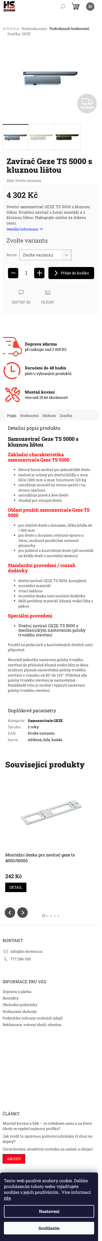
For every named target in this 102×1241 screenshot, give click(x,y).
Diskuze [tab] (49, 415)
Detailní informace (22, 229)
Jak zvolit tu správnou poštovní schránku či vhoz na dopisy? (47, 1139)
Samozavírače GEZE (45, 720)
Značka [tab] (66, 415)
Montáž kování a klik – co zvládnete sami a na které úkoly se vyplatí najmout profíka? (47, 1126)
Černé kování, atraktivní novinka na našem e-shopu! (48, 1148)
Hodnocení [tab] (29, 415)
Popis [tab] (11, 415)
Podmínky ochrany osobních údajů (33, 1017)
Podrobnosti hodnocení (69, 28)
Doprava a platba (17, 991)
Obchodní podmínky (20, 1004)
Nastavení (49, 1211)
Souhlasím (49, 1228)
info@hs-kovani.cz (26, 951)
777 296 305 (20, 958)
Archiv (14, 1158)
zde (7, 1198)
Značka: (19, 33)
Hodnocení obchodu (20, 1011)
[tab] (43, 915)
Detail (15, 887)
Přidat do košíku (75, 272)
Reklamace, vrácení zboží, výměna (32, 1024)
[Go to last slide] (10, 912)
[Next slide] (22, 912)
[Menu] (90, 6)
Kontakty (11, 998)
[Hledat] (63, 6)
